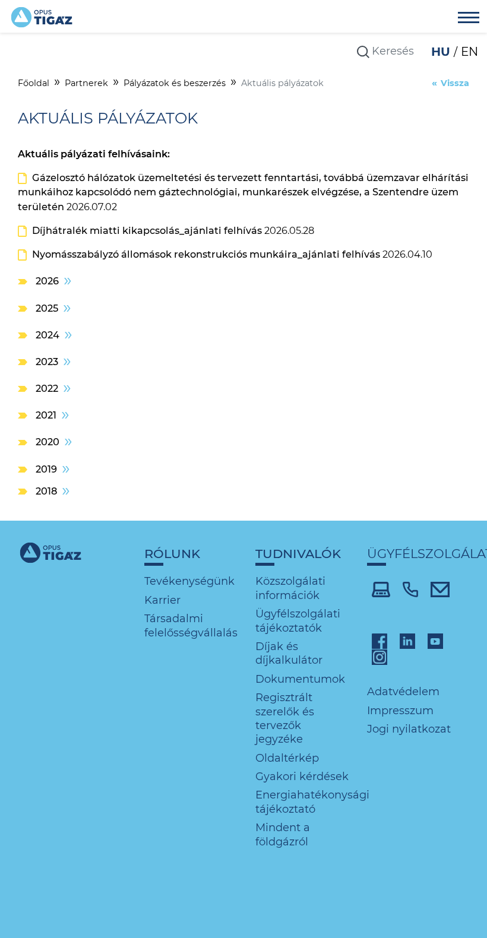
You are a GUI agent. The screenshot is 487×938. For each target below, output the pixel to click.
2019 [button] (46, 468)
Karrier (162, 600)
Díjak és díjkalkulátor (288, 653)
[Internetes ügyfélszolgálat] (381, 588)
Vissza (455, 83)
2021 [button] (46, 415)
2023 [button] (47, 361)
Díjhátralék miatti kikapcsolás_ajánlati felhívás (147, 230)
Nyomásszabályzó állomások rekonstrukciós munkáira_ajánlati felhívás (206, 254)
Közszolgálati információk (290, 588)
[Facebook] (379, 640)
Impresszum (400, 710)
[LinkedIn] (407, 640)
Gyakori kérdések (302, 776)
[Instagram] (379, 656)
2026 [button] (47, 281)
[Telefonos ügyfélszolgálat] (410, 588)
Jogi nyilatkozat (409, 729)
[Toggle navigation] (468, 19)
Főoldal (33, 83)
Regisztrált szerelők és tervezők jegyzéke (284, 718)
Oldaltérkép (287, 758)
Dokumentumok (300, 679)
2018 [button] (46, 491)
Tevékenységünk (189, 581)
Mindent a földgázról (282, 834)
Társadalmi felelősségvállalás (191, 625)
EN (469, 52)
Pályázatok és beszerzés (175, 83)
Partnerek (86, 83)
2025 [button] (47, 308)
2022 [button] (47, 388)
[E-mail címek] (440, 588)
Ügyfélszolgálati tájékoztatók (297, 620)
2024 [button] (47, 335)
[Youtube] (435, 640)
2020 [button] (47, 442)
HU (442, 52)
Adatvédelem (403, 691)
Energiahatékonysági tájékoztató (312, 801)
